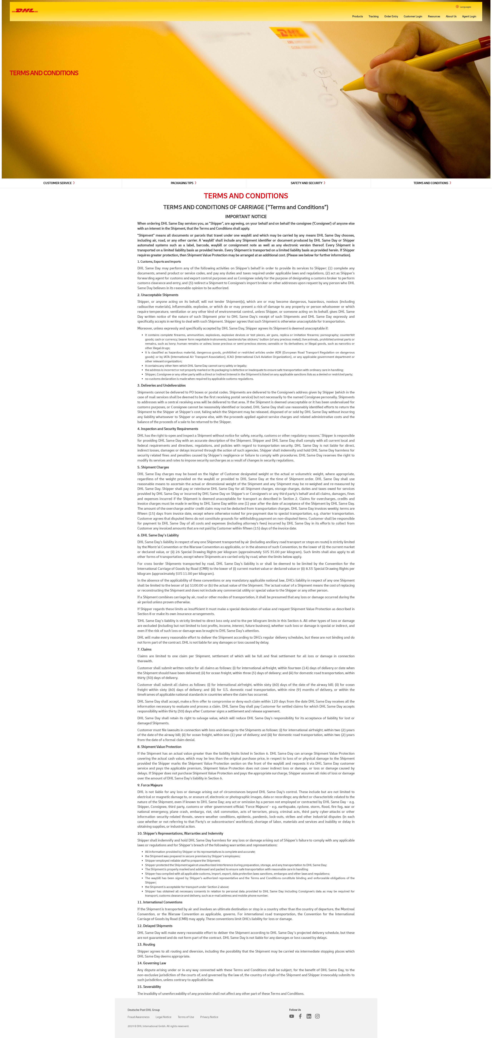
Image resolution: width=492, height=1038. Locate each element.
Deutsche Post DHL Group (144, 1010)
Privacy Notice (209, 1017)
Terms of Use (186, 1017)
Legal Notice (163, 1017)
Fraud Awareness (139, 1017)
